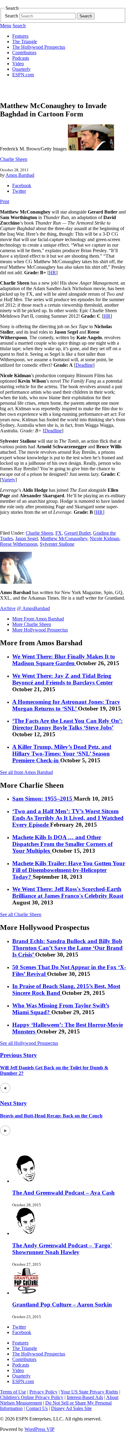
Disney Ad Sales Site (71, 1408)
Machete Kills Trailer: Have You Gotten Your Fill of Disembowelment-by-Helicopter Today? (68, 870)
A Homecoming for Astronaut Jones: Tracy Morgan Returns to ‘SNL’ (66, 705)
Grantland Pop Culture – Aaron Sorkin (62, 1304)
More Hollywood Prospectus (40, 629)
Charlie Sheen (13, 159)
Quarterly (21, 69)
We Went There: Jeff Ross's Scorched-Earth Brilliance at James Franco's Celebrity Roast (67, 892)
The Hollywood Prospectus (38, 47)
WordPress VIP (39, 1429)
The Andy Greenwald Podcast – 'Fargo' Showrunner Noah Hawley (62, 1248)
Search (11, 15)
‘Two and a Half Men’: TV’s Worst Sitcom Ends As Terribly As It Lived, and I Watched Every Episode (68, 818)
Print (4, 201)
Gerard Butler (77, 533)
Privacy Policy (43, 1391)
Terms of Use (13, 1391)
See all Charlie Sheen (20, 914)
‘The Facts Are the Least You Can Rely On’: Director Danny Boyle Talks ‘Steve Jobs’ (67, 724)
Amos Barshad (20, 175)
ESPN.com (23, 74)
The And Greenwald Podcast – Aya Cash (63, 1192)
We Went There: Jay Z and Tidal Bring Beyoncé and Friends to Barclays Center (62, 679)
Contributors (24, 52)
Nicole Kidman (104, 538)
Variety (8, 479)
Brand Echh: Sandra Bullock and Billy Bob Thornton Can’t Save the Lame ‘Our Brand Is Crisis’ (67, 948)
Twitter (19, 191)
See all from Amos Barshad (26, 772)
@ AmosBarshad (33, 608)
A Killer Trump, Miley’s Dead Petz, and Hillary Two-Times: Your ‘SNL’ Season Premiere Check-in (61, 754)
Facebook (21, 185)
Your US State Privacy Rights (89, 1391)
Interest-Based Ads (85, 1397)
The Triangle (24, 41)
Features (20, 36)
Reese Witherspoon (18, 544)
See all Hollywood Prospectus (29, 1043)
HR (52, 272)
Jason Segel (26, 538)
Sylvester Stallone (57, 544)
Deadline (84, 365)
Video (18, 63)
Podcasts (20, 58)
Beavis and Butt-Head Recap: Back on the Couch (51, 1115)
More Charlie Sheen (31, 624)
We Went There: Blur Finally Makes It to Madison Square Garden (63, 659)
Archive (8, 608)
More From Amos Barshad (38, 618)
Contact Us (37, 1408)
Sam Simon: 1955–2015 (43, 798)
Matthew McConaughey (63, 538)
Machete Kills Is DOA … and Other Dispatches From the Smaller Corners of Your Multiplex (62, 844)
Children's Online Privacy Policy (31, 1397)
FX (58, 533)
